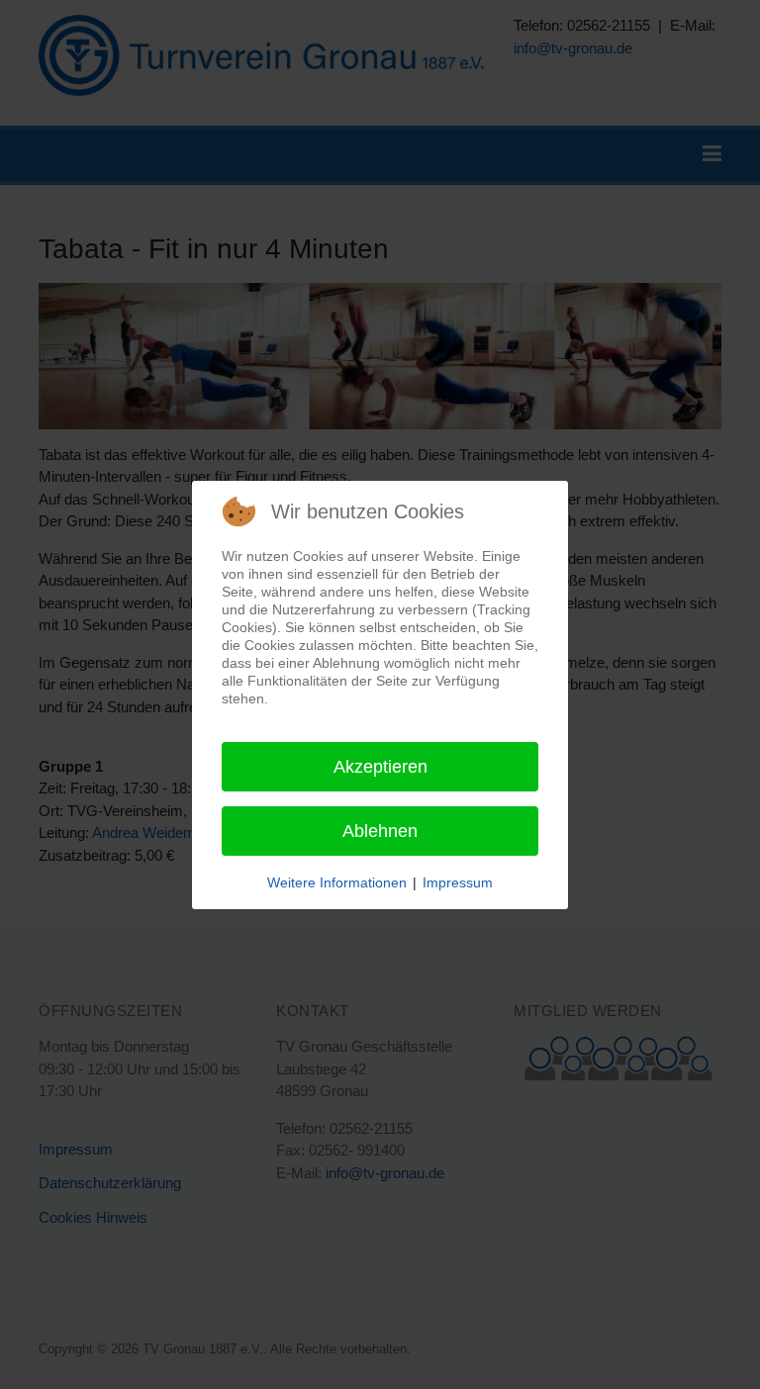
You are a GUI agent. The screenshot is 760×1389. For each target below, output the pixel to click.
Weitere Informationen (337, 882)
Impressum (458, 882)
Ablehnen (380, 831)
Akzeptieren (380, 767)
